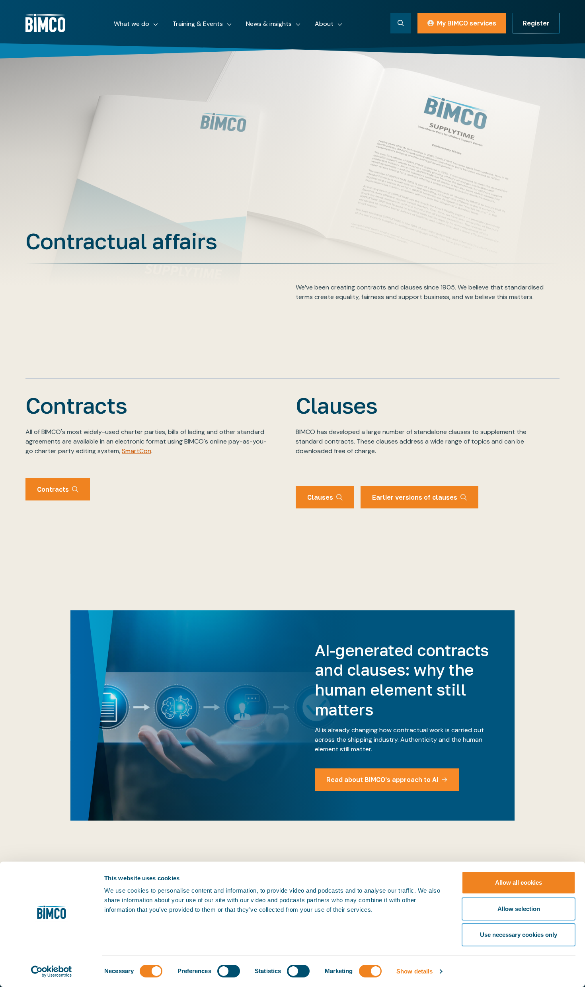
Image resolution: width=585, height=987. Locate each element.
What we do (131, 24)
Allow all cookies (518, 882)
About (324, 24)
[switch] (228, 971)
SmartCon (136, 451)
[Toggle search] (400, 23)
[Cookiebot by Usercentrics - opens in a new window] (51, 971)
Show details (414, 971)
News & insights (269, 24)
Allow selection (518, 908)
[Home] (45, 23)
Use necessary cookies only (518, 934)
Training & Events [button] (197, 24)
